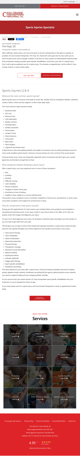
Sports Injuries (46, 37)
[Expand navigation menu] (77, 15)
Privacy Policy (28, 421)
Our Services (35, 37)
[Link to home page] (17, 15)
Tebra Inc (18, 421)
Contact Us (72, 421)
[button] (29, 75)
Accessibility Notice (59, 421)
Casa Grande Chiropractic (10, 37)
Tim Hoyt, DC (24, 37)
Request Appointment (52, 75)
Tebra (49, 448)
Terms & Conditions (43, 421)
